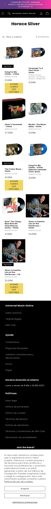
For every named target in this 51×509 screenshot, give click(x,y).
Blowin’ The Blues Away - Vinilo (37, 125)
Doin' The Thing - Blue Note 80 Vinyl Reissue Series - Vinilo (13, 224)
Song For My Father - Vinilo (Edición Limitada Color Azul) (37, 168)
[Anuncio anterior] (5, 4)
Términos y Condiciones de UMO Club (25, 431)
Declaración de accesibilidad (20, 437)
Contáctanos (12, 342)
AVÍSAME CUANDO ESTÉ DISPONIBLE (14, 88)
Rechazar (25, 495)
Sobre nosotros (13, 313)
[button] (9, 13)
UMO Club (10, 325)
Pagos (8, 370)
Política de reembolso (17, 425)
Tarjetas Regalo (13, 319)
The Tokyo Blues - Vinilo (14, 170)
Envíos (8, 364)
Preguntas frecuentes (16, 348)
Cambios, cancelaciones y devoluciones (19, 356)
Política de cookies (15, 413)
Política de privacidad (17, 406)
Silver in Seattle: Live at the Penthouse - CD (13, 272)
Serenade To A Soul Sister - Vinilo (36, 70)
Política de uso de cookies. (18, 481)
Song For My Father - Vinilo (12, 73)
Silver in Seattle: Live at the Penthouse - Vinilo (37, 224)
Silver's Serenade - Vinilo (13, 125)
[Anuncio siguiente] (46, 4)
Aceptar (25, 488)
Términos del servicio (16, 419)
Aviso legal (11, 400)
